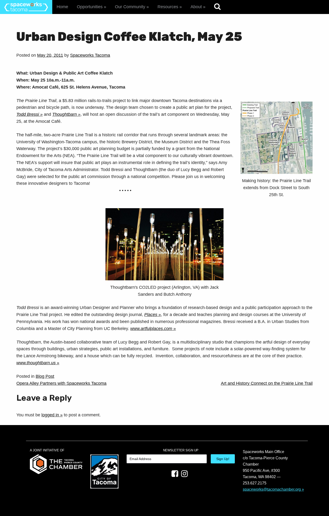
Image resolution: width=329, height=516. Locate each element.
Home (62, 6)
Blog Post (45, 376)
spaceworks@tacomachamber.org (272, 489)
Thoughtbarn (64, 114)
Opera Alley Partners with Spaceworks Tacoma (61, 383)
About (196, 6)
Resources (168, 6)
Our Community (130, 6)
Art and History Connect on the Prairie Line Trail (267, 383)
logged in (50, 415)
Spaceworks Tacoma (90, 55)
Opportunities (90, 6)
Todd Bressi (27, 114)
